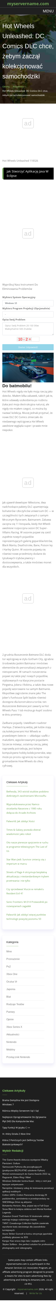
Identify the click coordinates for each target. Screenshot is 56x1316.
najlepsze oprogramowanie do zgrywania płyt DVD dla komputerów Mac (24, 1119)
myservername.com (28, 1289)
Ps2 (8, 966)
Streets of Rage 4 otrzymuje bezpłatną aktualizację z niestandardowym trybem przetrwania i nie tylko (27, 876)
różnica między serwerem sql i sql (20, 1110)
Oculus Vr (11, 981)
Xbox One (11, 974)
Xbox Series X (14, 1027)
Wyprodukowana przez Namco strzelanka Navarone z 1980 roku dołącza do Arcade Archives (24, 808)
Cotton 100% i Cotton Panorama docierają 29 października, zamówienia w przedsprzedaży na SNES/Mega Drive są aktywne (25, 1198)
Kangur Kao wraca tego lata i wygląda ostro (23, 1241)
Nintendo (11, 1042)
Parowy (10, 1012)
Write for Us (35, 1293)
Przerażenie (13, 959)
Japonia (10, 989)
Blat (8, 996)
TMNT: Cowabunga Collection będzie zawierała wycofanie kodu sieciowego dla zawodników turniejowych (25, 1227)
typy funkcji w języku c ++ (16, 1127)
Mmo (9, 951)
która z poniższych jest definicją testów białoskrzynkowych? (23, 1142)
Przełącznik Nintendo (18, 1057)
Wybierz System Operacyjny (18, 297)
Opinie (10, 1019)
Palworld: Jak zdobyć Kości (20, 821)
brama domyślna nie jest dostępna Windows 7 (20, 1102)
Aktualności (18, 86)
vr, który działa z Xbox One (16, 1133)
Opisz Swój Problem (13, 319)
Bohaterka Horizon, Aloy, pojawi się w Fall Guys (25, 1205)
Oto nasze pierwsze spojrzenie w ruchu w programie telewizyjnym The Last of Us (27, 846)
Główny (6, 86)
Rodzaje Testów (15, 1004)
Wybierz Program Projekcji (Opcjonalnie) (26, 308)
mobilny (10, 1049)
